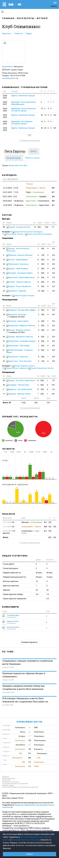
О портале (6, 780)
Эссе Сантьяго (25, 361)
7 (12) (10, 192)
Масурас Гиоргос (18, 331)
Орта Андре (24, 345)
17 (4, 394)
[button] (15, 151)
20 (4, 264)
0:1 (53, 192)
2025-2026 (5, 109)
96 (4, 337)
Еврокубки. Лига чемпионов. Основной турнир (23, 109)
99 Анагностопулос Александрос (26, 232)
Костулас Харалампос (25, 380)
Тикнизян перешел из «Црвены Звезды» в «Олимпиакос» (23, 675)
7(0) (42, 389)
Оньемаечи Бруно (25, 273)
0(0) (39, 227)
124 (54, 115)
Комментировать (29, 642)
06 (8, 526)
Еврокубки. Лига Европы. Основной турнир (22, 122)
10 (42, 108)
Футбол (42, 18)
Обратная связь (8, 778)
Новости (19, 33)
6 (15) (10, 188)
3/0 (53, 361)
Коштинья (23, 264)
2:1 (53, 205)
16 (4, 259)
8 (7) (10, 196)
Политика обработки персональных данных (20, 787)
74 (4, 268)
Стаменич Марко (19, 351)
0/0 (53, 248)
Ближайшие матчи (29, 722)
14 (4, 321)
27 (4, 341)
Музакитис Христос (24, 337)
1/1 (53, 227)
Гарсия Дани (23, 321)
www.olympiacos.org (10, 78)
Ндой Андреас (21, 268)
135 (54, 128)
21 (4, 345)
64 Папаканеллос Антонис (40, 368)
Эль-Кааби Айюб (24, 389)
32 (42, 115)
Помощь (5, 776)
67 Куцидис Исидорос (22, 296)
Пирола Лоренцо (23, 282)
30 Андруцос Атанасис (22, 366)
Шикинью (23, 357)
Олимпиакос (7, 67)
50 (4, 385)
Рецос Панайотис (23, 286)
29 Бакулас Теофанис (14, 368)
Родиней (22, 291)
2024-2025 (5, 122)
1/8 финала (13, 201)
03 (8, 522)
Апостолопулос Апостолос (17, 249)
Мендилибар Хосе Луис (18, 165)
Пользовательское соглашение (15, 783)
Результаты (25, 18)
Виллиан (16, 315)
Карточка (6, 33)
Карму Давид (21, 259)
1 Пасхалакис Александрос (38, 234)
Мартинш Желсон (27, 325)
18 (4, 314)
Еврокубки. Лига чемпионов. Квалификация (23, 103)
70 (4, 273)
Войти (54, 6)
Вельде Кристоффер (26, 310)
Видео (29, 33)
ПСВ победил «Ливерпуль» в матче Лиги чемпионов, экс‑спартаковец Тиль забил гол (25, 700)
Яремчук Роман (24, 394)
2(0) (42, 394)
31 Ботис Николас (12, 234)
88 (4, 227)
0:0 (53, 188)
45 (4, 286)
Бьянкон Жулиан (25, 255)
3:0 (53, 196)
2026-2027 (5, 96)
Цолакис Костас (23, 227)
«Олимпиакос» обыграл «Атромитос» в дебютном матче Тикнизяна (27, 662)
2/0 (53, 255)
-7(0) (46, 227)
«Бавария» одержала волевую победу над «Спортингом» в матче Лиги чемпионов (23, 687)
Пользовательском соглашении (26, 840)
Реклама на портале (10, 782)
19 (45, 115)
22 (4, 357)
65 (4, 248)
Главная (8, 18)
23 (45, 128)
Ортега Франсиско (26, 277)
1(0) (42, 255)
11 (4, 310)
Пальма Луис (23, 385)
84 (4, 380)
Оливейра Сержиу (27, 341)
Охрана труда (7, 785)
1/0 (53, 277)
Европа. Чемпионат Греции (23, 95)
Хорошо (29, 854)
